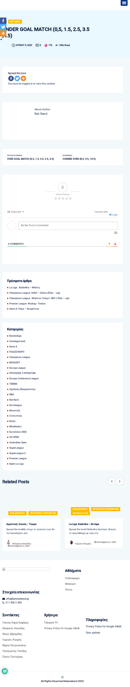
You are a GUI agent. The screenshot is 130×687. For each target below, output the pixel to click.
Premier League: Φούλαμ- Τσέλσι (27, 303)
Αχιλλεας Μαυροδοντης (22, 389)
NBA (11, 394)
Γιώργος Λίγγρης (83, 543)
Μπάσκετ (70, 583)
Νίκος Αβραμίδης (12, 634)
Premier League (17, 458)
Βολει (12, 421)
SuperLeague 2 (17, 453)
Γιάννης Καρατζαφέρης (15, 622)
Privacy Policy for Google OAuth (62, 628)
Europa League (17, 368)
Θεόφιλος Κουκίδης (21, 543)
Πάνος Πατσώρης (12, 656)
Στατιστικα (15, 416)
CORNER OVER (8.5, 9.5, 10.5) (79, 158)
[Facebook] (11, 78)
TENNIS (13, 384)
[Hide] (1, 39)
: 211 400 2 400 (13, 602)
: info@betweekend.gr (17, 598)
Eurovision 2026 (17, 432)
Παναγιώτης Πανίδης (14, 651)
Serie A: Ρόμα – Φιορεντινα (24, 309)
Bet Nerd (15, 21)
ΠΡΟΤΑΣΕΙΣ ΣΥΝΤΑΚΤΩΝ (22, 373)
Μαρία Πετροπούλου (14, 645)
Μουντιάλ (14, 410)
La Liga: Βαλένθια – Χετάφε (84, 524)
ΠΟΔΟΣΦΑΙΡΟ (16, 352)
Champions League (19, 357)
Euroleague (15, 405)
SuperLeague (16, 448)
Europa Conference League (24, 378)
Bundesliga (15, 336)
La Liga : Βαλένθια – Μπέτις (24, 287)
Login (115, 214)
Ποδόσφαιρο (72, 578)
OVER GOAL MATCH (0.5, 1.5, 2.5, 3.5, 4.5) (30, 158)
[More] (23, 78)
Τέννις (68, 589)
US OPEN (14, 437)
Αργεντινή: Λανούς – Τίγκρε (21, 524)
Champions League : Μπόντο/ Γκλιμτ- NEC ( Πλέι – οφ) (39, 298)
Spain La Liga (16, 464)
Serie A (13, 346)
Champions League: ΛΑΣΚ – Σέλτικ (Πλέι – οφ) (34, 293)
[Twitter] (17, 78)
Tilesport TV (51, 622)
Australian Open (17, 442)
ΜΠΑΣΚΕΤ (14, 362)
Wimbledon (15, 426)
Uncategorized (17, 341)
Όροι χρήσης (93, 632)
